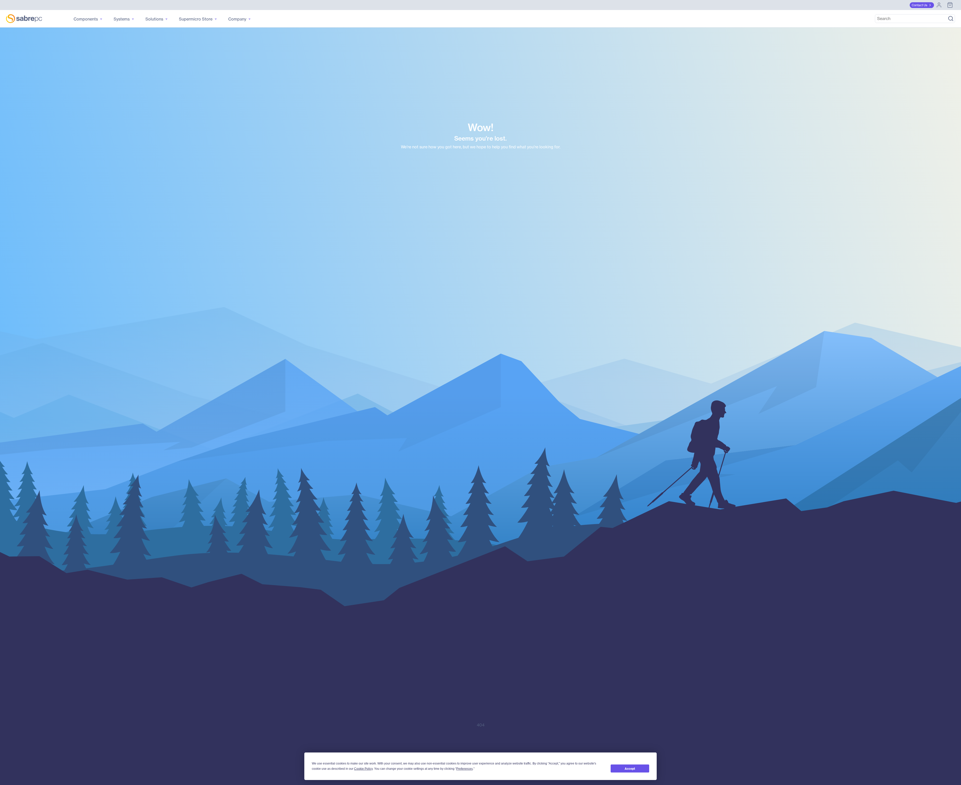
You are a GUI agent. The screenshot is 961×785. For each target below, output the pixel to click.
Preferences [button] (464, 768)
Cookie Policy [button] (363, 768)
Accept (630, 768)
